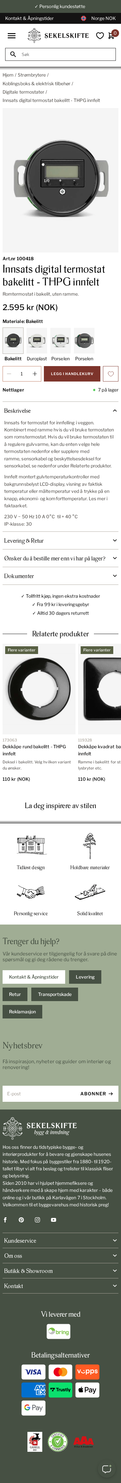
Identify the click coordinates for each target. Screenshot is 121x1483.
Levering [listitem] (85, 977)
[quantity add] (34, 374)
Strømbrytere (32, 75)
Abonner (93, 1093)
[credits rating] (83, 1442)
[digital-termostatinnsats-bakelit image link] (60, 180)
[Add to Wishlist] (110, 374)
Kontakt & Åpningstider (29, 18)
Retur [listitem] (15, 994)
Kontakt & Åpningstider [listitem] (34, 977)
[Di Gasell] (34, 1442)
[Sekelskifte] (60, 1128)
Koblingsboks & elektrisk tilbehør (36, 83)
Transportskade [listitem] (55, 994)
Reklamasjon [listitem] (22, 1011)
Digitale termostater (23, 92)
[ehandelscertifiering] (57, 1442)
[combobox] (66, 54)
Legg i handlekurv (72, 374)
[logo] (58, 35)
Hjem (8, 75)
